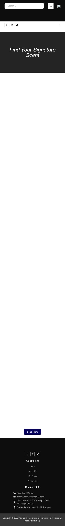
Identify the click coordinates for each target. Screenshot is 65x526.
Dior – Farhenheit (16, 248)
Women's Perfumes (12, 85)
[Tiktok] (17, 25)
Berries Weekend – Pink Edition (27, 328)
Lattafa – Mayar (15, 142)
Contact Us (32, 481)
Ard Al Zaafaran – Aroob (21, 408)
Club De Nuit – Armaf (38, 89)
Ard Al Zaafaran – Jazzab (22, 115)
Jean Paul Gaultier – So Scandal (27, 381)
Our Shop (32, 476)
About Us (32, 471)
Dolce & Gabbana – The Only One (28, 354)
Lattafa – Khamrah (44, 248)
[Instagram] (12, 25)
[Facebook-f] (7, 25)
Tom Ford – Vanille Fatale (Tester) (29, 195)
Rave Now (10, 89)
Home (32, 466)
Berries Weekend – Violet (23, 301)
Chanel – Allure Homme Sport (26, 221)
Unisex (43, 112)
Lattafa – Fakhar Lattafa (21, 168)
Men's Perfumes (11, 112)
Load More (32, 432)
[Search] (40, 6)
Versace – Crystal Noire (21, 275)
